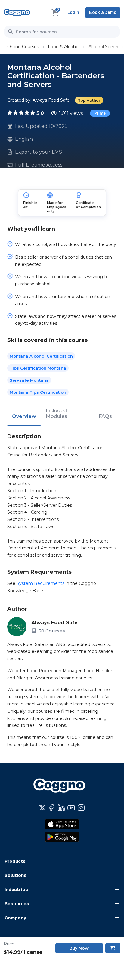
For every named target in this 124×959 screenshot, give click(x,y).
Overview (24, 416)
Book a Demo (102, 12)
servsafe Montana (29, 380)
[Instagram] (81, 807)
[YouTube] (71, 807)
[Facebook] (51, 807)
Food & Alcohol (63, 46)
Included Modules (56, 413)
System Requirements (40, 583)
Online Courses (23, 46)
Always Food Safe (51, 100)
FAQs (105, 416)
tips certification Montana (38, 368)
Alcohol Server (103, 46)
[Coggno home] (17, 12)
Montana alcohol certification (41, 356)
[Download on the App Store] (62, 824)
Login (73, 12)
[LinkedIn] (61, 807)
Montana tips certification (38, 392)
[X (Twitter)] (42, 807)
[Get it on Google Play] (62, 837)
